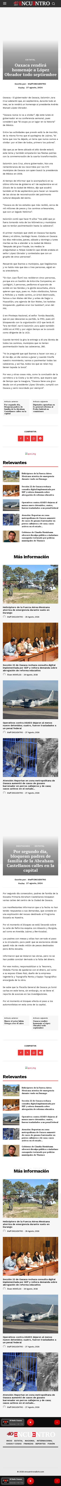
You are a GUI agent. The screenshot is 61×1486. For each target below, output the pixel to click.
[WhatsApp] (34, 438)
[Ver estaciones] (57, 1481)
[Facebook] (21, 438)
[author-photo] (5, 616)
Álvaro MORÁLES (14, 675)
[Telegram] (40, 438)
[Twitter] (27, 438)
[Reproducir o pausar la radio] (30, 1481)
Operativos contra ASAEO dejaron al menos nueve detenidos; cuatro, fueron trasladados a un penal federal (40, 505)
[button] (12, 1481)
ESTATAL (30, 60)
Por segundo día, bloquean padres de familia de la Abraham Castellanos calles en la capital (15, 409)
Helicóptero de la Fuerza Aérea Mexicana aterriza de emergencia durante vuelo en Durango (38, 476)
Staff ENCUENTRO (37, 84)
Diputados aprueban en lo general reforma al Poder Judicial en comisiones (44, 408)
